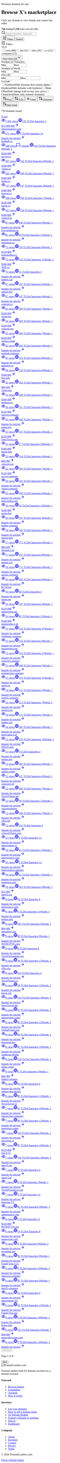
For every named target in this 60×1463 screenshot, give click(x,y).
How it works (15, 1395)
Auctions (13, 1392)
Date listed (12, 105)
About (11, 1436)
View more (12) (10, 59)
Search (19, 39)
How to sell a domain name (22, 1411)
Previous (7, 1350)
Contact (12, 1442)
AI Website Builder (18, 1414)
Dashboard (14, 1423)
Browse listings (16, 1386)
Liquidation (14, 1389)
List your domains (17, 1408)
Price (9, 99)
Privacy (12, 1445)
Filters (10, 39)
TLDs (21, 99)
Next (5, 1362)
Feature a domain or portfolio (23, 1417)
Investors (13, 1439)
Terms (11, 1448)
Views (33, 99)
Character (47, 99)
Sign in (12, 1420)
